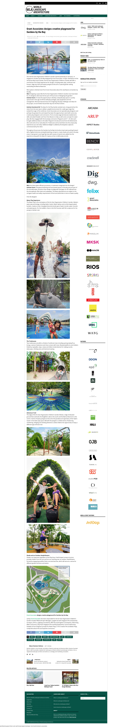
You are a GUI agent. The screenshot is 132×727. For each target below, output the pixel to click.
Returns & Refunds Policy (32, 714)
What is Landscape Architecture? (61, 697)
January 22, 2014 (32, 36)
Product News (84, 56)
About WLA (29, 702)
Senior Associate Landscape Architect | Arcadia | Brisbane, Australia (96, 44)
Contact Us (29, 708)
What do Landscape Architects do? (61, 701)
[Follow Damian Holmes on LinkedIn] (32, 654)
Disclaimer (29, 712)
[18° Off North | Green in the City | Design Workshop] (70, 677)
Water (59, 639)
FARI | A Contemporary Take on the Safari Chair (96, 60)
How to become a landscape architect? (62, 707)
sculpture (30, 639)
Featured (40, 15)
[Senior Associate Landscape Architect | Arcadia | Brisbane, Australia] (83, 44)
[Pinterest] (106, 3)
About (32, 15)
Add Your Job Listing (85, 52)
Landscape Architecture (32, 38)
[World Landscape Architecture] (37, 13)
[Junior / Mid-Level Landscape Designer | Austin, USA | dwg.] (83, 27)
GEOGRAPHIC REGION (38, 23)
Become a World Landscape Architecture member (38, 697)
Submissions (29, 706)
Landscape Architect (72, 36)
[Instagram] (97, 3)
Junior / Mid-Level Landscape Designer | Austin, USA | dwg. (96, 26)
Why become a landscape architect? (62, 704)
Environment (57, 36)
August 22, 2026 (92, 29)
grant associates (63, 36)
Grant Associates (32, 615)
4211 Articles (48, 646)
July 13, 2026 (91, 72)
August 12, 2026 (92, 38)
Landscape (69, 637)
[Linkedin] (100, 3)
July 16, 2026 (91, 47)
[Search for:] (97, 18)
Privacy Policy (30, 710)
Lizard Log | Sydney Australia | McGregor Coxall (52, 686)
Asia (49, 36)
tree (54, 639)
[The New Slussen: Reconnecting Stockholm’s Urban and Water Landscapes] (83, 69)
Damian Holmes (41, 36)
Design (51, 36)
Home (27, 15)
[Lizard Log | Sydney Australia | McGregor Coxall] (52, 677)
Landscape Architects (50, 15)
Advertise (29, 704)
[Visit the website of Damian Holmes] (27, 654)
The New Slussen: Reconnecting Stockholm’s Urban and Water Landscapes (96, 69)
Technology (47, 639)
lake (62, 637)
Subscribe (83, 89)
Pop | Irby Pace (30, 685)
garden (45, 637)
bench (32, 637)
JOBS (61, 15)
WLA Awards (67, 15)
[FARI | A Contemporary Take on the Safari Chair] (83, 61)
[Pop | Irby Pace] (35, 677)
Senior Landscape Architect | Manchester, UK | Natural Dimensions (95, 35)
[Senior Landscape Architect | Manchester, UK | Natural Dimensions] (83, 35)
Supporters (77, 15)
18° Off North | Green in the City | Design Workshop (70, 686)
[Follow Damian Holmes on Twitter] (29, 654)
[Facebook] (103, 3)
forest (38, 637)
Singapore (38, 639)
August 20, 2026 (92, 62)
